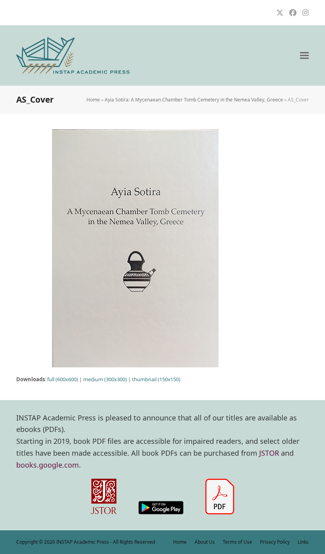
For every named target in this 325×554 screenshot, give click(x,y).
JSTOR (269, 453)
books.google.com (47, 465)
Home (93, 99)
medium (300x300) (105, 379)
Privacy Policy (275, 542)
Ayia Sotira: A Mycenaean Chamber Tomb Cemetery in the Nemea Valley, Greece (194, 99)
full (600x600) (62, 379)
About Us (205, 542)
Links (303, 542)
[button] (304, 55)
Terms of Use (237, 542)
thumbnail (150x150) (156, 379)
